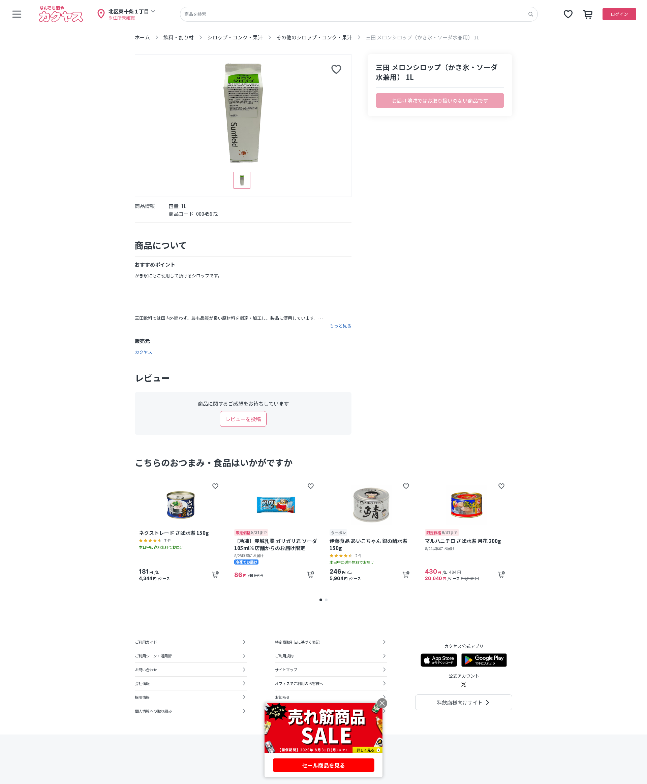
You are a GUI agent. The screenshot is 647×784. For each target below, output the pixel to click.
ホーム (142, 37)
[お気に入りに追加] (336, 69)
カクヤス (143, 352)
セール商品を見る (323, 765)
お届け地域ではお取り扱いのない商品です (440, 100)
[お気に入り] (568, 14)
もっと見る (340, 326)
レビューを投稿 (243, 418)
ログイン (619, 14)
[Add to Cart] (215, 574)
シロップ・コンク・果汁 (235, 37)
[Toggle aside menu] (17, 14)
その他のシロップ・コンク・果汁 (314, 37)
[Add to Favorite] (215, 486)
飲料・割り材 (178, 37)
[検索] (531, 14)
